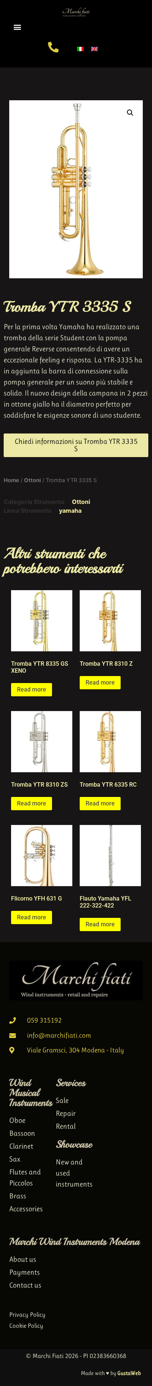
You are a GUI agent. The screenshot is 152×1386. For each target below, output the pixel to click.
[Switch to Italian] (80, 48)
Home (11, 480)
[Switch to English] (94, 48)
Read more (31, 689)
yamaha (70, 510)
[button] (17, 27)
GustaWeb (129, 1373)
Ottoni (32, 480)
